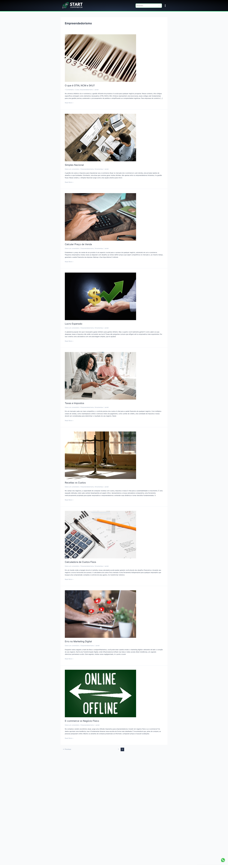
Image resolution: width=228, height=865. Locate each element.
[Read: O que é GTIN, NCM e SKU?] (100, 58)
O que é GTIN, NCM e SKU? (80, 85)
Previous (67, 749)
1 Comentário (69, 90)
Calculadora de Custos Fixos (80, 562)
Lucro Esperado (73, 323)
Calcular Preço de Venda (78, 244)
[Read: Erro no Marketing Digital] (100, 614)
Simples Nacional (74, 165)
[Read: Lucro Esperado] (100, 296)
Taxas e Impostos (74, 403)
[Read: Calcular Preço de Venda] (100, 217)
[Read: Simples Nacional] (100, 137)
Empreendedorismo (86, 90)
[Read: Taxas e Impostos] (100, 376)
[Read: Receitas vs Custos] (100, 455)
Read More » (69, 103)
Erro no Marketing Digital (78, 641)
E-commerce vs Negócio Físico (82, 720)
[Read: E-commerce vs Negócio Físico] (100, 693)
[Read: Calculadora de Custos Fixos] (100, 534)
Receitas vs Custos (75, 482)
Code (77, 90)
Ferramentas (99, 169)
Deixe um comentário (72, 169)
